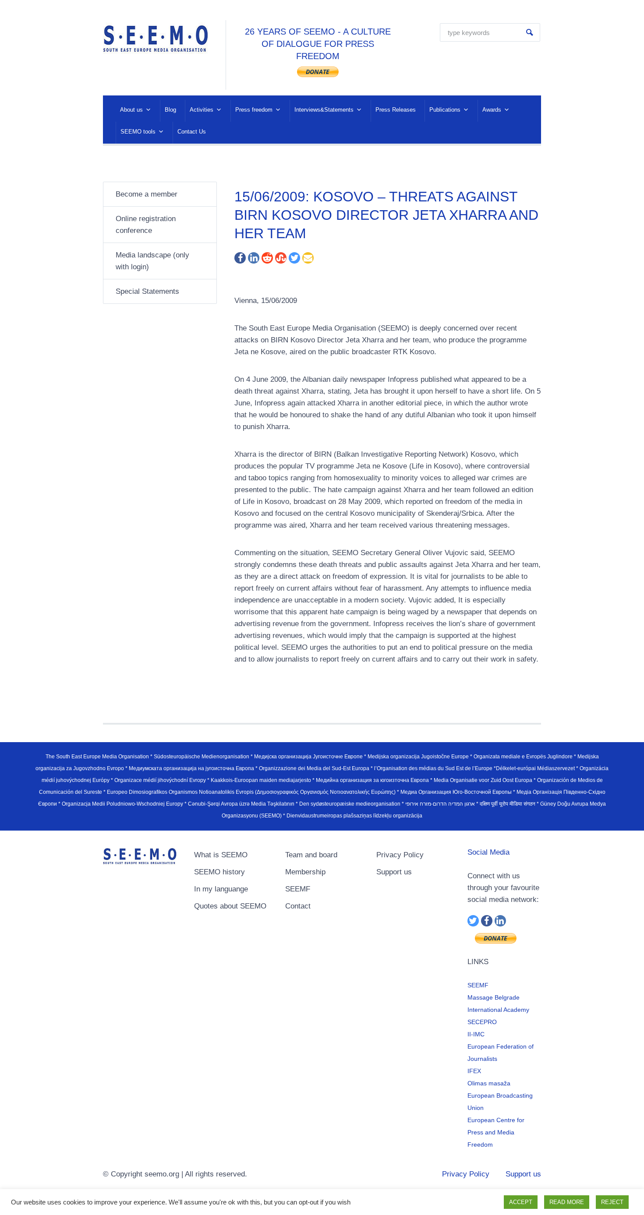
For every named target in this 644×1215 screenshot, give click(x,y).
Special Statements (147, 291)
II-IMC (476, 1034)
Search (529, 32)
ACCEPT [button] (520, 1202)
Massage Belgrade (493, 997)
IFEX (474, 1070)
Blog (170, 109)
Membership (305, 872)
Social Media (488, 852)
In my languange (221, 889)
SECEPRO (482, 1021)
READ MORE (566, 1202)
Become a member (146, 194)
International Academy (498, 1009)
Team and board (311, 855)
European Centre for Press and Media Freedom (495, 1132)
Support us (394, 872)
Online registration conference (146, 225)
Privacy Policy (400, 855)
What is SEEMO (221, 855)
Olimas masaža (488, 1083)
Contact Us (191, 131)
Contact (298, 906)
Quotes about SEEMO (230, 906)
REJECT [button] (612, 1202)
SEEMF (297, 889)
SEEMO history (219, 872)
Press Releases (395, 109)
